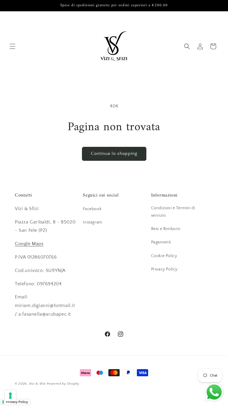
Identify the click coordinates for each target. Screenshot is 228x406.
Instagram (92, 222)
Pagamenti (161, 242)
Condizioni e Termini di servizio (173, 212)
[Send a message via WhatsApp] (214, 392)
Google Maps (29, 243)
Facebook (92, 209)
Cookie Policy (164, 256)
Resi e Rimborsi (165, 228)
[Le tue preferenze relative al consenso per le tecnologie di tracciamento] (10, 395)
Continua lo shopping (114, 153)
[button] (12, 46)
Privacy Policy (164, 269)
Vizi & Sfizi (37, 383)
